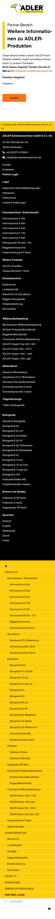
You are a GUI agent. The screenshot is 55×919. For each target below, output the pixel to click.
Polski (5, 540)
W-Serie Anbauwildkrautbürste (19, 329)
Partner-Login (10, 174)
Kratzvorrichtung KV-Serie (16, 252)
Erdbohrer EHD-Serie (14, 497)
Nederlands (8, 530)
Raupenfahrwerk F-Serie (15, 271)
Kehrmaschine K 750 (13, 233)
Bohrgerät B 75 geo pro (15, 469)
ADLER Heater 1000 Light (16, 358)
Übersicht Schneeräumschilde (18, 382)
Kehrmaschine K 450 (13, 218)
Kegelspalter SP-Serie (14, 507)
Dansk (5, 535)
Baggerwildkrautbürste (14, 334)
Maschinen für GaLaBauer (16, 294)
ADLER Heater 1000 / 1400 (17, 353)
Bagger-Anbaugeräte (13, 299)
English (6, 526)
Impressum (8, 193)
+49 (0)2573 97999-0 (17, 152)
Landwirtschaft (10, 289)
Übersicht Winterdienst (14, 372)
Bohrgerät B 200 (11, 474)
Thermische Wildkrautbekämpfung (21, 339)
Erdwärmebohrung (12, 304)
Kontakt (6, 164)
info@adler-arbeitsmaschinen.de (33, 71)
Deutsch (6, 521)
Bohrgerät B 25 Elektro (14, 435)
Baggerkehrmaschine (14, 247)
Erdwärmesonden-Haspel (16, 484)
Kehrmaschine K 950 (13, 238)
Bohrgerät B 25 (10, 426)
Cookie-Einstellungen (14, 202)
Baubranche (9, 284)
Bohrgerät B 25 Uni (12, 431)
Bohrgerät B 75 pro (12, 460)
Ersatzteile (8, 169)
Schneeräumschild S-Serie (17, 386)
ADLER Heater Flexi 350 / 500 (18, 344)
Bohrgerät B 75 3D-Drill (15, 464)
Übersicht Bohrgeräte (14, 421)
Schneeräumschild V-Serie (16, 391)
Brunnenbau (9, 308)
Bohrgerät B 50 (10, 455)
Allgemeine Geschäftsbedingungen (21, 188)
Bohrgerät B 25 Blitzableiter (17, 450)
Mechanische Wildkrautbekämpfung (21, 324)
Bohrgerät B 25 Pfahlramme (17, 445)
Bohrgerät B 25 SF (12, 440)
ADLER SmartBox (12, 266)
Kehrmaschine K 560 (13, 223)
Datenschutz (9, 197)
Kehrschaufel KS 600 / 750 (16, 242)
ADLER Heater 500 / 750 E (17, 349)
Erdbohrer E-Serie (12, 502)
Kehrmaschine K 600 (13, 228)
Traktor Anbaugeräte (13, 405)
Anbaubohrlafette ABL (14, 479)
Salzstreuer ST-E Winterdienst (18, 377)
